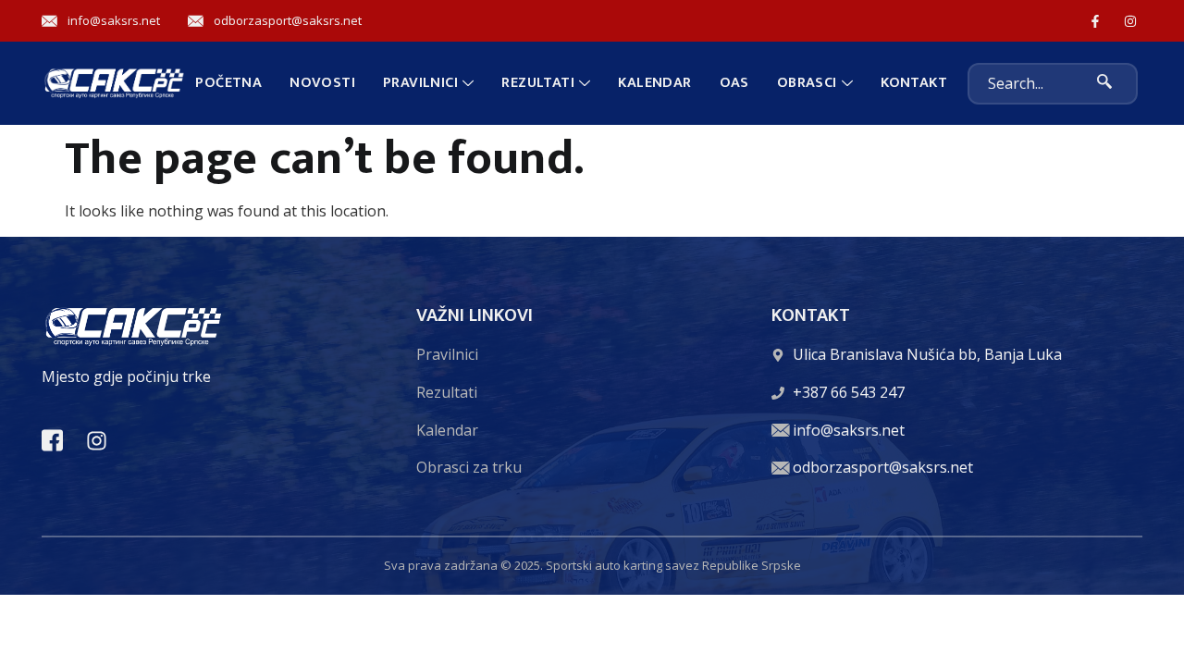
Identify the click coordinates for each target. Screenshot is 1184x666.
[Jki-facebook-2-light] (52, 440)
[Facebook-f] (1095, 20)
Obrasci (807, 82)
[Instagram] (1130, 20)
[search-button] (1105, 84)
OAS (734, 82)
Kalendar (654, 82)
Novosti (322, 82)
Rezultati (537, 82)
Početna (228, 82)
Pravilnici (420, 82)
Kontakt (914, 82)
